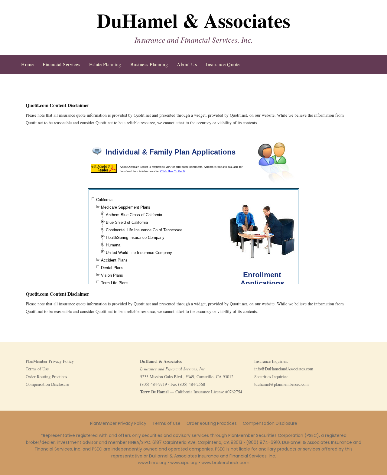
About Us (187, 64)
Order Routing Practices (46, 376)
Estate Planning (105, 64)
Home (27, 64)
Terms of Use (37, 369)
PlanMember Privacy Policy (50, 361)
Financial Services (61, 64)
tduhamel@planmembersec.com (281, 384)
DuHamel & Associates (193, 20)
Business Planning (149, 64)
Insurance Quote (223, 64)
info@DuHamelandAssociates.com (283, 369)
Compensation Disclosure (47, 384)
